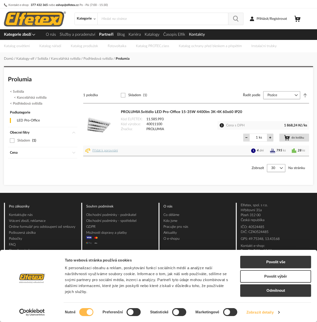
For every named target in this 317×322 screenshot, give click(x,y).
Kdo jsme (170, 221)
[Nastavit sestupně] (305, 95)
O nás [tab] (167, 206)
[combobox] (162, 19)
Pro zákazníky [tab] (19, 206)
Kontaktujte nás (21, 215)
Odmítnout (275, 290)
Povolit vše (275, 262)
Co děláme (171, 215)
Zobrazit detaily (260, 312)
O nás (51, 34)
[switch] (134, 313)
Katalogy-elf (25, 58)
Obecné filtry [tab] (19, 132)
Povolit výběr (275, 276)
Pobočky (15, 238)
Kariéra (135, 34)
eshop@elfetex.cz (67, 4)
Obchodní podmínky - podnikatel (111, 215)
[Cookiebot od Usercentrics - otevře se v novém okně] (32, 312)
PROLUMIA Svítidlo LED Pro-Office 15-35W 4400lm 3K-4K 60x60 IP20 (181, 112)
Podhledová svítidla (98, 58)
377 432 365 (39, 4)
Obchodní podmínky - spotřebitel (111, 221)
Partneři (106, 34)
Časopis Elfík (174, 34)
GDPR (91, 227)
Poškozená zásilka (22, 232)
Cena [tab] (14, 152)
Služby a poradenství (77, 34)
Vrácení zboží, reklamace (27, 221)
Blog (121, 34)
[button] (102, 150)
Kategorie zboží (18, 34)
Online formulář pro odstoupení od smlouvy (42, 227)
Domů (9, 58)
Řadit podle (251, 95)
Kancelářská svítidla (66, 58)
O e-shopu (171, 238)
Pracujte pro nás (175, 227)
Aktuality (170, 232)
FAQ (12, 244)
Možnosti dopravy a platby (106, 232)
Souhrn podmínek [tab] (99, 206)
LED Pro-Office (28, 120)
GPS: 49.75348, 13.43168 (260, 239)
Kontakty (197, 34)
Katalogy (152, 34)
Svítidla (43, 58)
